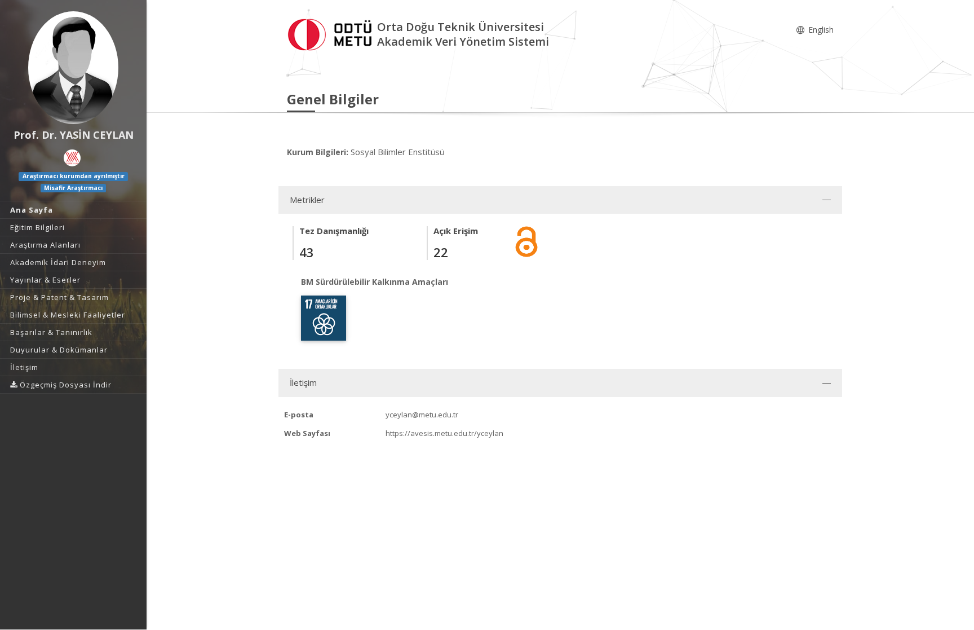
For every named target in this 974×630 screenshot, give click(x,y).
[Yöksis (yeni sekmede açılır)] (72, 157)
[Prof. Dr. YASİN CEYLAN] (73, 67)
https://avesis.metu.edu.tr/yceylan (444, 433)
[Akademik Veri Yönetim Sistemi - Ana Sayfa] (332, 33)
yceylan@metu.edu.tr (422, 414)
